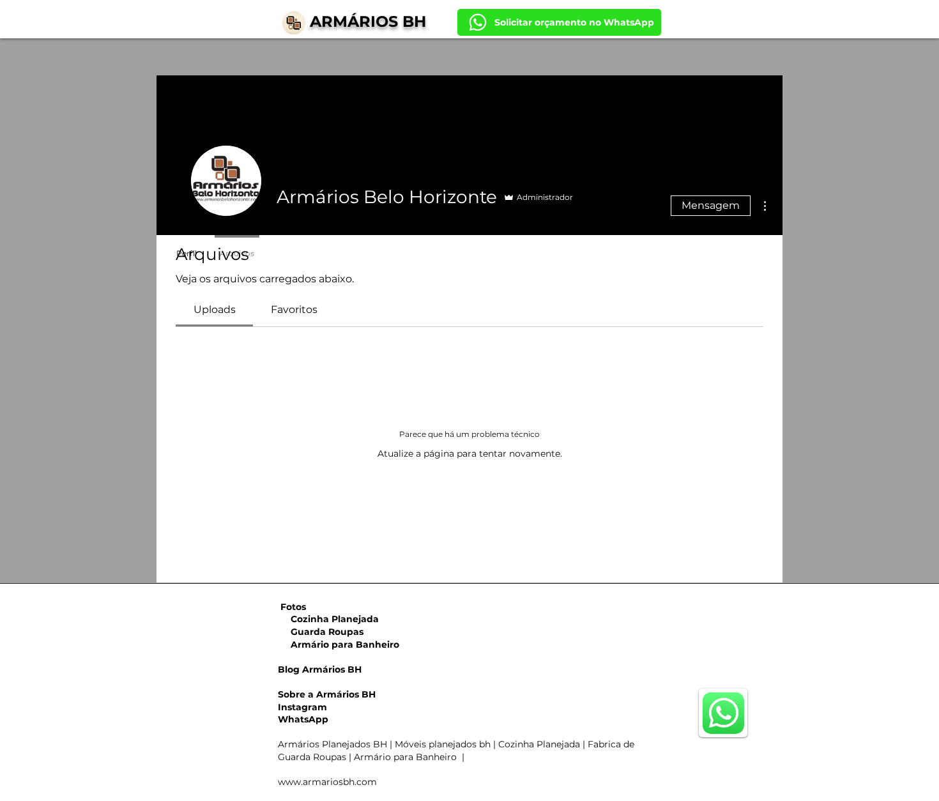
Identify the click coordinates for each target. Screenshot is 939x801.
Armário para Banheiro (338, 644)
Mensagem (711, 205)
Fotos (293, 607)
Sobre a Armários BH (327, 694)
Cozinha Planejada (328, 619)
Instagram (302, 707)
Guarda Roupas (320, 631)
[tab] (214, 309)
